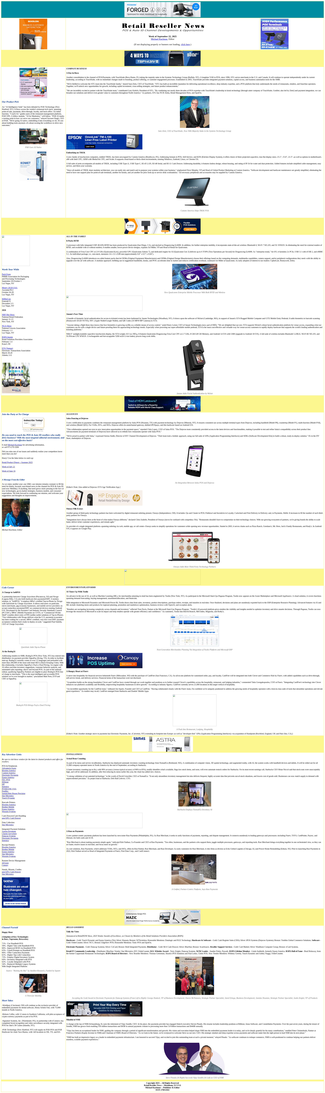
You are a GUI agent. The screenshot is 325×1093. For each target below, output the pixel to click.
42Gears (5, 863)
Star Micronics (8, 796)
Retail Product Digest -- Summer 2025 (17, 462)
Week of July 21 (8, 467)
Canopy (5, 865)
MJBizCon (6, 299)
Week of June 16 (8, 471)
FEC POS (6, 780)
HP (3, 784)
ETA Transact (7, 348)
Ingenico (5, 786)
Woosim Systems (9, 811)
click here (185, 44)
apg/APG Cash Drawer (11, 818)
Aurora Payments (9, 831)
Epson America (8, 777)
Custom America (8, 773)
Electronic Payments (10, 775)
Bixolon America (9, 770)
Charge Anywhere (9, 834)
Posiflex (5, 791)
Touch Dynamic (8, 798)
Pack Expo (6, 274)
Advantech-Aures (9, 768)
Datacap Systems (9, 836)
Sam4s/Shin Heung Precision (13, 793)
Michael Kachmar (159, 39)
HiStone (5, 782)
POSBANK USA (9, 789)
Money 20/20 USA (9, 288)
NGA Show (7, 326)
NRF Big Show (8, 315)
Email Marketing (30, 431)
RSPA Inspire (7, 337)
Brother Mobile (8, 807)
